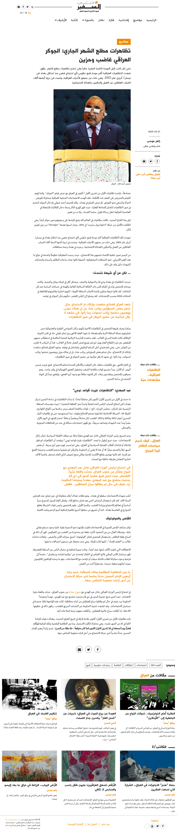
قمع (88, 665)
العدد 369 (156, 665)
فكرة (111, 20)
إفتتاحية (124, 20)
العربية (30, 13)
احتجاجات (141, 665)
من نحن (105, 824)
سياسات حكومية (102, 665)
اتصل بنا (92, 824)
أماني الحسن (110, 722)
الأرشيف (62, 20)
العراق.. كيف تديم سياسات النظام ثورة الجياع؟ (147, 445)
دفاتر (101, 20)
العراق (144, 675)
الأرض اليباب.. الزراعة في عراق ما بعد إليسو (30, 785)
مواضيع (137, 20)
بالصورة (89, 20)
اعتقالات (129, 665)
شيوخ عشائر (75, 592)
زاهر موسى (153, 141)
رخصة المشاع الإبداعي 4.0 (13, 820)
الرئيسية (151, 20)
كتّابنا (74, 20)
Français (25, 13)
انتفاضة (117, 665)
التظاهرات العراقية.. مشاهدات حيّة (150, 375)
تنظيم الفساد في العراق (42, 713)
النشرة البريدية (75, 824)
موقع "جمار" (169, 722)
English (21, 13)
